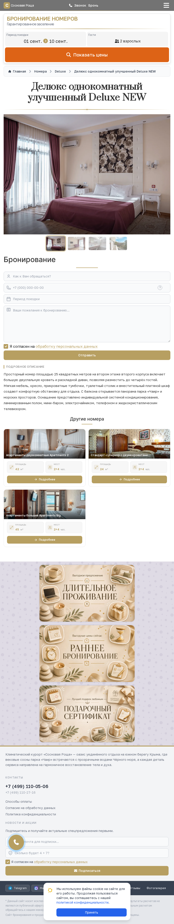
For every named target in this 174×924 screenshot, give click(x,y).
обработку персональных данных (67, 346)
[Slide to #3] (97, 243)
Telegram (20, 888)
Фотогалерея (156, 888)
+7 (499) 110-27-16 (20, 792)
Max (42, 888)
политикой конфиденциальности (82, 902)
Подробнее (47, 479)
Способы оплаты (18, 801)
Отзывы (134, 888)
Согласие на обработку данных (30, 808)
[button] (77, 5)
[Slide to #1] (55, 243)
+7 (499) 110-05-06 (26, 786)
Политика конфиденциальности (30, 814)
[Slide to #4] (118, 243)
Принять (91, 912)
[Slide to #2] (76, 243)
